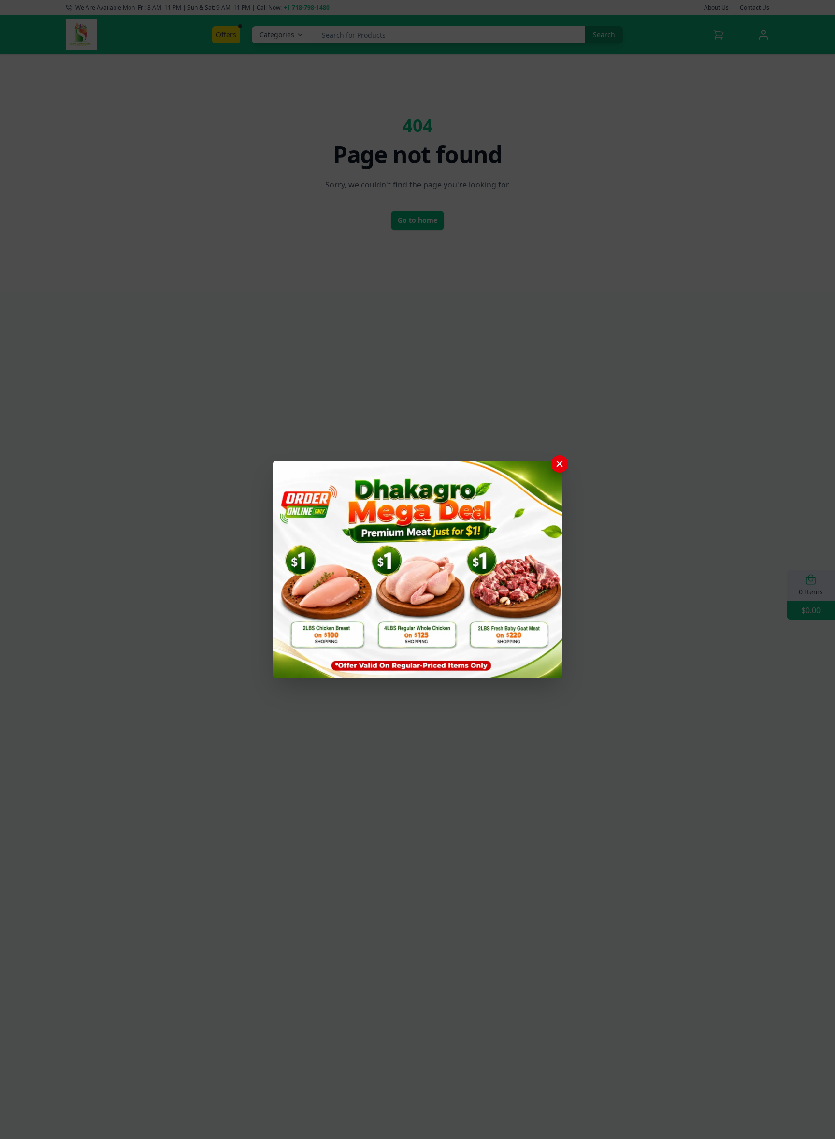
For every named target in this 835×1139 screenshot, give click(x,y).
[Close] (559, 464)
